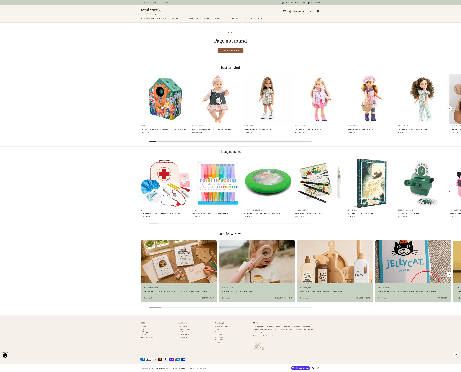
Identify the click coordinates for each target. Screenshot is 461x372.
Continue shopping (230, 50)
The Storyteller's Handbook (360, 213)
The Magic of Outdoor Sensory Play (237, 291)
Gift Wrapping (145, 332)
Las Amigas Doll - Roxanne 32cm (258, 129)
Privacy (174, 368)
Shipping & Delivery (147, 337)
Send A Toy (150, 368)
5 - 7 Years (219, 337)
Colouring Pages (184, 329)
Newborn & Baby (221, 327)
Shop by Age (176, 19)
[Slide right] (449, 108)
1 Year (217, 329)
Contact (143, 327)
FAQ (142, 329)
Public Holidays (183, 334)
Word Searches (183, 332)
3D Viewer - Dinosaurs (408, 213)
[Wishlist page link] (284, 11)
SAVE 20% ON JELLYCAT (295, 3)
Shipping (191, 368)
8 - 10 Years (219, 340)
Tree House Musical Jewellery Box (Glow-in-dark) (164, 129)
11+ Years (218, 342)
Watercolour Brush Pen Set (308, 213)
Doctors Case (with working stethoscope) (161, 213)
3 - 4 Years (219, 334)
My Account (315, 3)
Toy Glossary (182, 337)
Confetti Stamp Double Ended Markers (210, 213)
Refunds (143, 334)
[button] (312, 11)
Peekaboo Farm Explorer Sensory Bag (262, 213)
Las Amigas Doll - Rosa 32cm (308, 129)
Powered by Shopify (162, 368)
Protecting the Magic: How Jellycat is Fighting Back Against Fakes (407, 291)
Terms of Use (201, 368)
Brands (218, 19)
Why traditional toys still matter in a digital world (321, 291)
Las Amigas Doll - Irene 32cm (360, 129)
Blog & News (182, 327)
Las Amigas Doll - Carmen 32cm (412, 129)
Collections (193, 19)
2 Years (217, 332)
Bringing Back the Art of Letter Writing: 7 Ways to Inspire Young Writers (175, 291)
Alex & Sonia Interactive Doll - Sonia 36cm (212, 129)
